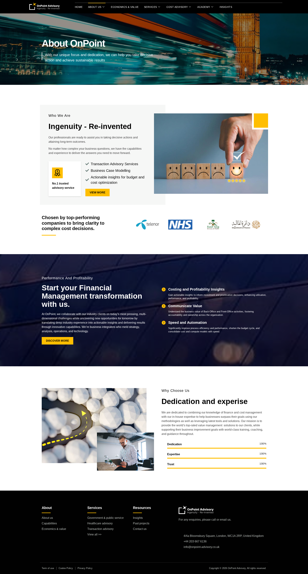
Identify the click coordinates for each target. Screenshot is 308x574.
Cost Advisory (177, 7)
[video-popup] (261, 120)
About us (94, 7)
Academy (203, 7)
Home (79, 7)
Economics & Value (125, 7)
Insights (226, 7)
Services (150, 7)
